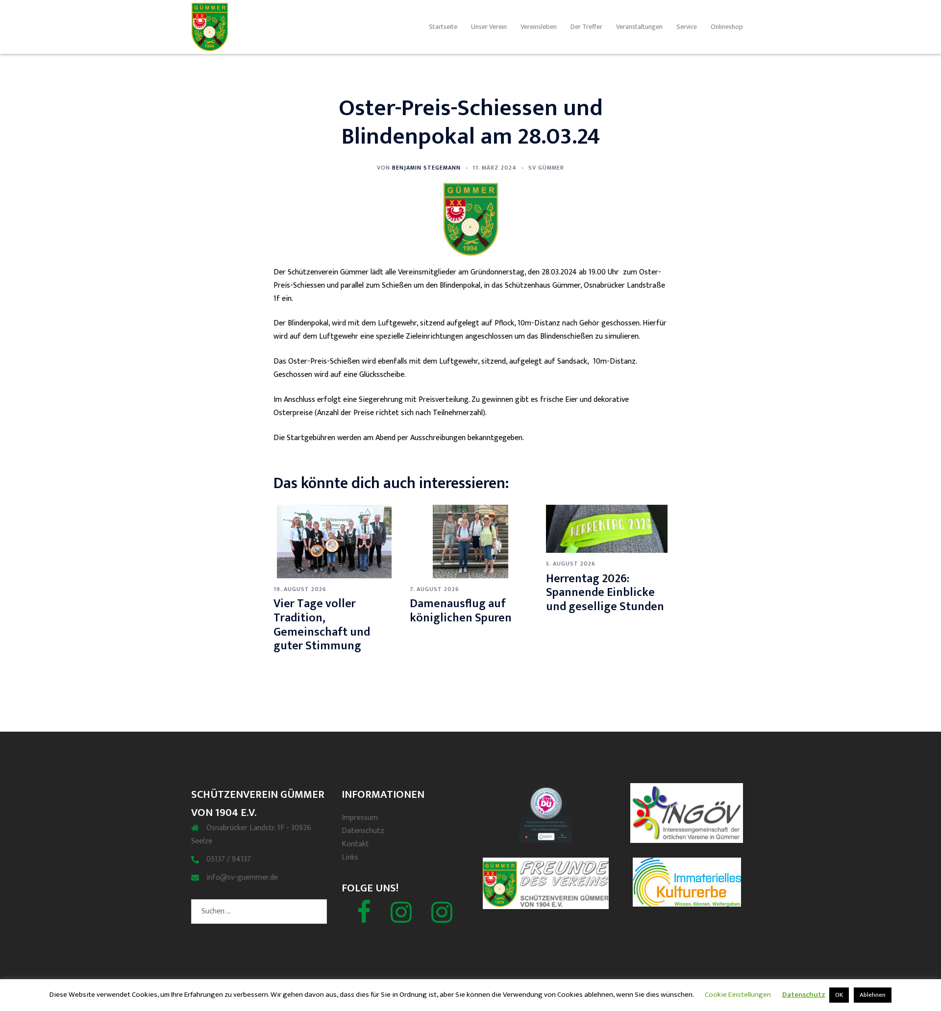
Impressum (360, 817)
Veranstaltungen (639, 26)
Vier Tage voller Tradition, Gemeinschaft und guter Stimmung (321, 625)
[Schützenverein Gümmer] (209, 26)
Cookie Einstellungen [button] (738, 994)
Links (350, 857)
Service (686, 26)
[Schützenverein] (401, 918)
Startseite (443, 26)
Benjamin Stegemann (426, 168)
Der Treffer (586, 26)
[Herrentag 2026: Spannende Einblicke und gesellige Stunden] (607, 528)
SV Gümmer (546, 168)
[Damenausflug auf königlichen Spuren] (470, 541)
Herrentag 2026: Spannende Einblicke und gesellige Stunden (605, 593)
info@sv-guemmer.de (242, 877)
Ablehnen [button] (873, 994)
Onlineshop (727, 26)
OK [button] (839, 994)
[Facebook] (364, 918)
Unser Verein (489, 26)
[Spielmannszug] (441, 918)
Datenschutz (363, 831)
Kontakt (355, 844)
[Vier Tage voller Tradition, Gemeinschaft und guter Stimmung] (334, 541)
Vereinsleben (538, 26)
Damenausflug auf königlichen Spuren (461, 611)
